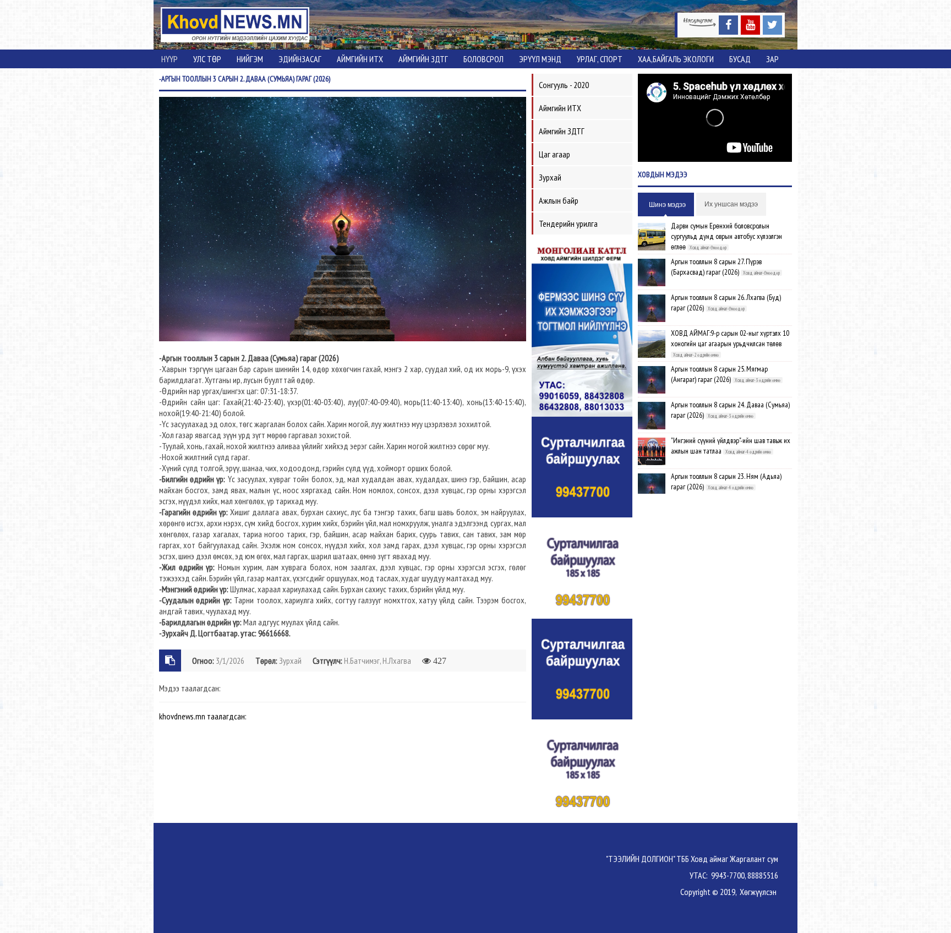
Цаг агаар (554, 154)
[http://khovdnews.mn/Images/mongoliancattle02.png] (582, 328)
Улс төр (207, 58)
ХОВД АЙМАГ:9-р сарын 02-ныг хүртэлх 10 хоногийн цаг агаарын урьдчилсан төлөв (730, 338)
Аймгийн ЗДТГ (423, 58)
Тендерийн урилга (568, 223)
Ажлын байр (558, 200)
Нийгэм (250, 58)
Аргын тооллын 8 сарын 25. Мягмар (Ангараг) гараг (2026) (719, 374)
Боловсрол (483, 58)
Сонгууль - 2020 (564, 84)
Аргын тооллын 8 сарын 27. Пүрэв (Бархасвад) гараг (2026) (716, 267)
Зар (772, 58)
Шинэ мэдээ (667, 205)
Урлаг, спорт (599, 58)
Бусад (740, 58)
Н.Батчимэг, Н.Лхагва (377, 660)
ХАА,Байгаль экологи (676, 58)
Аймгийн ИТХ (360, 58)
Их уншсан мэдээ (731, 204)
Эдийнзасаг (299, 58)
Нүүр (169, 58)
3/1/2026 (230, 660)
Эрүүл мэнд (540, 58)
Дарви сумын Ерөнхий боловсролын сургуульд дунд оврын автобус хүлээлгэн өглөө (726, 236)
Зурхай (290, 660)
